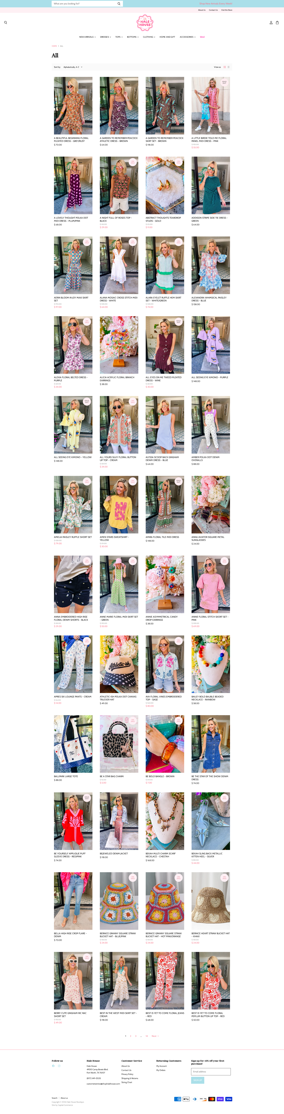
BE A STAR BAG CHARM (112, 776)
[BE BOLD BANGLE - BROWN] (165, 744)
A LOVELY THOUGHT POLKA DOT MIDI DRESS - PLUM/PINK (71, 219)
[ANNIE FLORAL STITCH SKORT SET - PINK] (211, 584)
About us (64, 1098)
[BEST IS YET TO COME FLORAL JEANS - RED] (165, 980)
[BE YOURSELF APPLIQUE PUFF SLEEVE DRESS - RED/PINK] (73, 821)
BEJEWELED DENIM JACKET (114, 853)
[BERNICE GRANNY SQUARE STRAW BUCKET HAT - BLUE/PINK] (119, 901)
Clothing (148, 37)
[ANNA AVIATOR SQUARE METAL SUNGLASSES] (211, 504)
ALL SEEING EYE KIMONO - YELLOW (73, 457)
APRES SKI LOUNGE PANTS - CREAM (72, 696)
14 (147, 1036)
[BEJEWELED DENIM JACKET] (119, 821)
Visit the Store (226, 10)
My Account (161, 1066)
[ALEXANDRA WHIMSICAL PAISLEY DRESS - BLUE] (211, 265)
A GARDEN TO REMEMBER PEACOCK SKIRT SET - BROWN (164, 139)
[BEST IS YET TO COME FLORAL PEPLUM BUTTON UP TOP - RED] (211, 980)
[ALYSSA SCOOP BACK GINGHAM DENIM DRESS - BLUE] (165, 425)
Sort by (57, 67)
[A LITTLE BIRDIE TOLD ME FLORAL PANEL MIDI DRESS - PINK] (211, 105)
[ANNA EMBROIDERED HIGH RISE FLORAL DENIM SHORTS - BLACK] (73, 584)
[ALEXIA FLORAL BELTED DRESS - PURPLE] (73, 345)
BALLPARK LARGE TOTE (66, 776)
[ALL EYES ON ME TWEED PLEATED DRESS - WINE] (165, 345)
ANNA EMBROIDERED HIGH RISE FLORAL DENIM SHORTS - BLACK (71, 618)
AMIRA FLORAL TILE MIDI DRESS (162, 537)
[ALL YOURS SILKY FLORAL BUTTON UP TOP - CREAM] (119, 425)
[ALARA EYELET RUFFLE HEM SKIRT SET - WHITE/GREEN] (165, 265)
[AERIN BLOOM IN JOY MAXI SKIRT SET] (73, 265)
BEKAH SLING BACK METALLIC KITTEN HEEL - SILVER (207, 855)
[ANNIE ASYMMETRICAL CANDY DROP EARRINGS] (165, 584)
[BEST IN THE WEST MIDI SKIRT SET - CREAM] (119, 980)
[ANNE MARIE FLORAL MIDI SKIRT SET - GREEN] (119, 584)
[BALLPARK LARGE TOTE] (73, 744)
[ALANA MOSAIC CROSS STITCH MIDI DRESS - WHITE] (119, 265)
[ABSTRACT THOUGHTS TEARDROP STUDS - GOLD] (165, 185)
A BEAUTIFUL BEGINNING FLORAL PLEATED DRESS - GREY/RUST (71, 139)
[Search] (119, 4)
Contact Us (213, 10)
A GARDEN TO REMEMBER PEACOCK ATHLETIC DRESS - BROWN (119, 139)
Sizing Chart (126, 1082)
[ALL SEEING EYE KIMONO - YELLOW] (73, 425)
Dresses (104, 37)
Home (54, 46)
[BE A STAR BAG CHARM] (119, 744)
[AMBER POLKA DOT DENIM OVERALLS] (211, 425)
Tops (118, 37)
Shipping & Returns (129, 1078)
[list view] (228, 67)
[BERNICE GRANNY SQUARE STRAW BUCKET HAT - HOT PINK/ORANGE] (165, 901)
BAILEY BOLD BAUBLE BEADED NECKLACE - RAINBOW (208, 698)
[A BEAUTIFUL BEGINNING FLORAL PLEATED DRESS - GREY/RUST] (73, 105)
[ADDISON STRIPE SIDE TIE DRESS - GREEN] (211, 185)
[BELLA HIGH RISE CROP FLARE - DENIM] (73, 901)
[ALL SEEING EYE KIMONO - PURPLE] (211, 345)
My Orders (160, 1070)
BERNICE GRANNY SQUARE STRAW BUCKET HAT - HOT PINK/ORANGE (164, 935)
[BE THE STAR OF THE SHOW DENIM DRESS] (211, 744)
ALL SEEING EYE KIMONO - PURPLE (210, 377)
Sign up (197, 1080)
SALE (202, 37)
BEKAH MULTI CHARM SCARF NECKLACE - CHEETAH (161, 855)
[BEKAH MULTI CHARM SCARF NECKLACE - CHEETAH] (165, 821)
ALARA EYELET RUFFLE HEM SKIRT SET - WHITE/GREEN (163, 299)
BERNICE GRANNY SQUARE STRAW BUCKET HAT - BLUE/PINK (118, 935)
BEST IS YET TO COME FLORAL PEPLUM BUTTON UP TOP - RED (208, 1014)
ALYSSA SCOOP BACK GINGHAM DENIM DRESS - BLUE (162, 459)
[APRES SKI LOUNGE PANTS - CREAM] (73, 664)
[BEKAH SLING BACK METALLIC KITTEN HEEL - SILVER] (211, 821)
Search (54, 1098)
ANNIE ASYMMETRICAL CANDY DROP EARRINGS (162, 618)
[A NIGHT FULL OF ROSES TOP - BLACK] (119, 185)
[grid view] (224, 67)
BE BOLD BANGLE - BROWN (160, 776)
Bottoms (132, 37)
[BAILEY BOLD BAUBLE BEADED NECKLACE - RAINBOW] (211, 664)
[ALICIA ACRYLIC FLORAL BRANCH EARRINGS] (119, 345)
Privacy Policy (127, 1074)
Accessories (187, 37)
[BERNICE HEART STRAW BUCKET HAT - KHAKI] (211, 901)
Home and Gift (167, 37)
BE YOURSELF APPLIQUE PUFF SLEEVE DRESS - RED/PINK (69, 855)
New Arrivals (86, 37)
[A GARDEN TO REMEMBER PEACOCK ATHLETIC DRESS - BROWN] (119, 105)
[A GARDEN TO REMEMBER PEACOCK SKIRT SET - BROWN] (165, 105)
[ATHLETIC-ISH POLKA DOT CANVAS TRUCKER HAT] (119, 664)
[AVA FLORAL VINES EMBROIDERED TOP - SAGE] (165, 664)
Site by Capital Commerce (62, 1105)
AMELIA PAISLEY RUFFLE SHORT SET (73, 537)
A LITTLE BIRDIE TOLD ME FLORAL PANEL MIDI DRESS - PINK (209, 139)
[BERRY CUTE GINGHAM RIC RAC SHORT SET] (73, 980)
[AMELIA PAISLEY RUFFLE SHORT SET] (73, 504)
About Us (201, 10)
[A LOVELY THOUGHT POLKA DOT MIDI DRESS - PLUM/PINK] (73, 185)
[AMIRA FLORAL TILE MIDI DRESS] (165, 504)
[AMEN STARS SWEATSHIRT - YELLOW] (119, 504)
